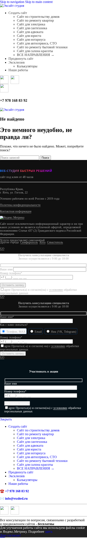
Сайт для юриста (29, 36)
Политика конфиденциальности (20, 205)
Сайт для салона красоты (35, 51)
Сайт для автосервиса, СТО (37, 43)
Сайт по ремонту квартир (35, 20)
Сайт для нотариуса (31, 39)
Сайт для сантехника (32, 28)
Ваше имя (6, 269)
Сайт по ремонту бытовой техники (42, 47)
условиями (56, 289)
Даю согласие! (10, 535)
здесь (48, 531)
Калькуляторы (27, 66)
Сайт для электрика (31, 24)
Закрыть (6, 419)
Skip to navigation (12, 2)
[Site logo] (12, 5)
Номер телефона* (11, 337)
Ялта (42, 242)
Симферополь (29, 242)
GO (2, 248)
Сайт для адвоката (30, 32)
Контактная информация (15, 211)
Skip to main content (39, 2)
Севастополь (55, 242)
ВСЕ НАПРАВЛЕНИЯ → (35, 55)
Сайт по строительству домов (38, 16)
